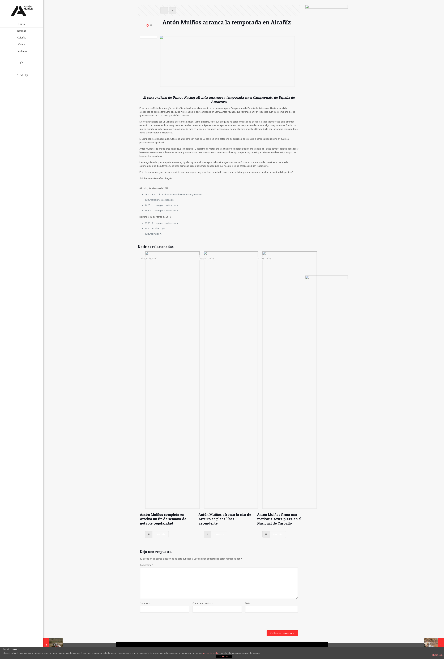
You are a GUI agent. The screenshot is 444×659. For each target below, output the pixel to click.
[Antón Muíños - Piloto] (21, 10)
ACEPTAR (223, 657)
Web (247, 603)
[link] (40, 37)
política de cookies (211, 653)
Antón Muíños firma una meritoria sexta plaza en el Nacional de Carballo (279, 518)
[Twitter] (22, 75)
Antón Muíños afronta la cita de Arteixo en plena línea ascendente (225, 518)
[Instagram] (26, 75)
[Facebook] (17, 75)
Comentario (146, 565)
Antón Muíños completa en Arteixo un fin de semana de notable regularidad (163, 518)
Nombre (145, 603)
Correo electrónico (203, 603)
